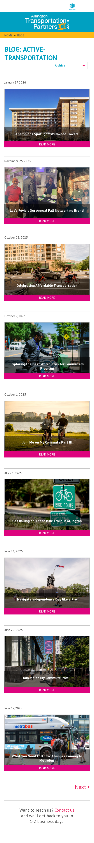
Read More (47, 144)
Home (8, 35)
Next (81, 786)
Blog (20, 35)
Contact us (64, 810)
